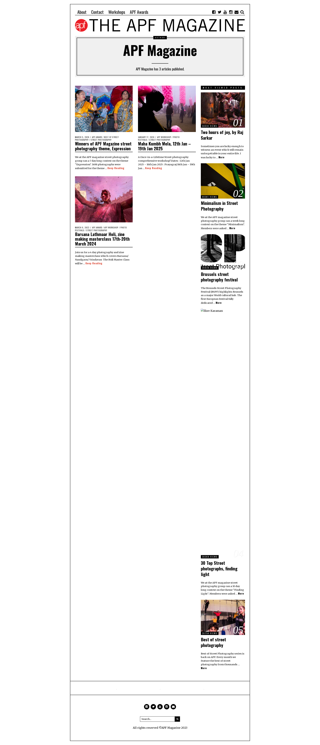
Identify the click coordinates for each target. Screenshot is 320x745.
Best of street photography (213, 642)
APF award (97, 137)
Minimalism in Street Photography (219, 206)
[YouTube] (225, 12)
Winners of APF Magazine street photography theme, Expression (103, 146)
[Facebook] (214, 12)
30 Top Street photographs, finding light (219, 568)
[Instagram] (231, 12)
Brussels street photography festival (219, 277)
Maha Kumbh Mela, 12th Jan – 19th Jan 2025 (164, 146)
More (221, 157)
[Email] (236, 12)
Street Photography (101, 139)
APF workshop (164, 137)
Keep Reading (116, 168)
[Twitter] (219, 12)
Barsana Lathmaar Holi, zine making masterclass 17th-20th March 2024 (102, 239)
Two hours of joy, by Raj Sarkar (222, 135)
